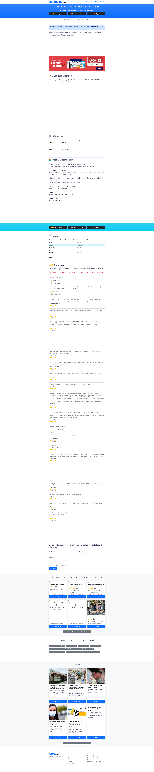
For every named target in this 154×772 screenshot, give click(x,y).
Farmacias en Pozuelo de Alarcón (57, 645)
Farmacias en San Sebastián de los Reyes (75, 652)
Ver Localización (90, 10)
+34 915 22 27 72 (65, 150)
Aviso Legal (70, 756)
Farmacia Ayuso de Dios (57, 603)
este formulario (60, 270)
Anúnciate (70, 754)
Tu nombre (52, 551)
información (72, 34)
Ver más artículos (77, 743)
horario (58, 35)
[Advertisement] (77, 46)
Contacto (96, 1)
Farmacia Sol (92, 617)
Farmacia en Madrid (78, 32)
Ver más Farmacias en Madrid (77, 632)
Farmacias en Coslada (72, 645)
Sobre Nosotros (71, 763)
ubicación (62, 35)
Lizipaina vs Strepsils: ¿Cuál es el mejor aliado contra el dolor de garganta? (76, 724)
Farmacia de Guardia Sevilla (93, 759)
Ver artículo (57, 701)
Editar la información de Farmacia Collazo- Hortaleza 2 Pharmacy (91, 153)
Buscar (86, 1)
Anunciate (102, 1)
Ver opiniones (58, 597)
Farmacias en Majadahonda (93, 652)
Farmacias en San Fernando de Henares (71, 648)
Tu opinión (51, 557)
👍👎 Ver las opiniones (57, 14)
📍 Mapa (96, 14)
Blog (91, 1)
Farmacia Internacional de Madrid (96, 585)
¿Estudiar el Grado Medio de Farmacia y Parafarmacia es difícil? (57, 687)
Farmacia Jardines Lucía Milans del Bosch (76, 585)
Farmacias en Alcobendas (88, 648)
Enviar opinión (53, 568)
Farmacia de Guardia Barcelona (94, 756)
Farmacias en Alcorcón (55, 648)
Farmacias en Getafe (95, 645)
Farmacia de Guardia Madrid (93, 754)
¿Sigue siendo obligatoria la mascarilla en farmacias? (57, 723)
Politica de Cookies (72, 759)
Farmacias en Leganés (84, 645)
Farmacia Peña (73, 603)
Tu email (80, 551)
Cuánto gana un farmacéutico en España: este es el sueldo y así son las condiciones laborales (76, 688)
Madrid (66, 19)
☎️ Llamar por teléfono (77, 14)
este (70, 174)
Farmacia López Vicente (57, 584)
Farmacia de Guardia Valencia (94, 757)
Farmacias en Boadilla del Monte (57, 652)
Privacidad (70, 757)
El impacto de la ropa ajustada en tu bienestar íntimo (95, 709)
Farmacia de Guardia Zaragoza (94, 761)
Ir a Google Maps (68, 81)
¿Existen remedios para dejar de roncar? (95, 686)
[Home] (62, 19)
